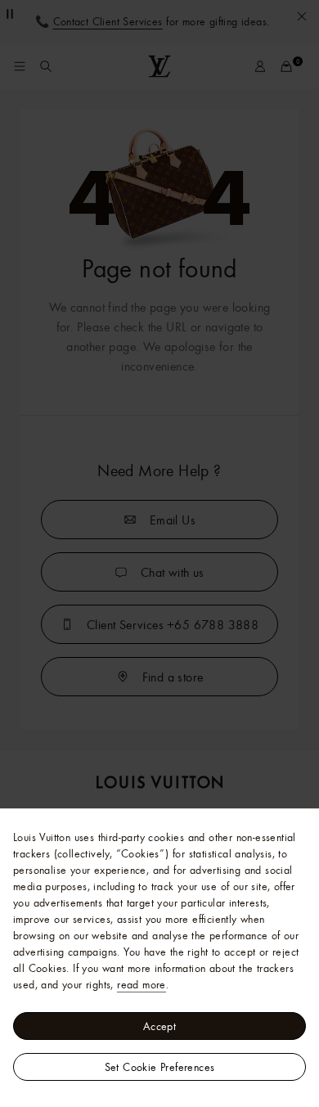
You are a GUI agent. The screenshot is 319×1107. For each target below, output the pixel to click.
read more (141, 984)
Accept (159, 1026)
